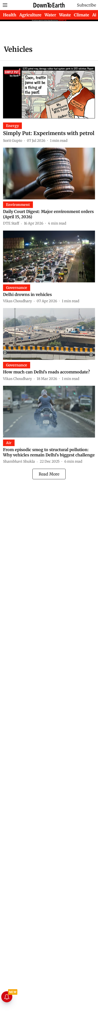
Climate (81, 14)
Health (9, 14)
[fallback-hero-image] (49, 92)
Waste (65, 14)
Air (95, 14)
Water (50, 14)
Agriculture (30, 14)
